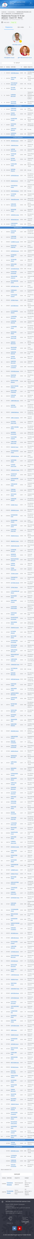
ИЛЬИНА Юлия (14, 181)
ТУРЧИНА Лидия (15, 951)
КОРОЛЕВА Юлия (15, 997)
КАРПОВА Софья (15, 286)
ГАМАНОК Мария (15, 1104)
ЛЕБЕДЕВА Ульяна (9, 57)
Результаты (11, 12)
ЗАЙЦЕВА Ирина (15, 937)
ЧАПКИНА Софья (15, 215)
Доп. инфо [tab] (21, 27)
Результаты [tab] (8, 27)
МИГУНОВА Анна (15, 1062)
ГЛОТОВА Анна (14, 961)
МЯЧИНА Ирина (14, 1067)
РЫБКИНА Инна (14, 145)
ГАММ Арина (14, 1030)
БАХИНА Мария (14, 751)
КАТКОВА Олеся (14, 1044)
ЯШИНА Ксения (14, 1034)
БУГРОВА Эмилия (15, 582)
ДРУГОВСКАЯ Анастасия (25, 57)
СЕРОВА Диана (14, 300)
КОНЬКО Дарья (14, 873)
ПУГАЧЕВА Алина (15, 371)
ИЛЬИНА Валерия (15, 545)
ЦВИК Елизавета (15, 417)
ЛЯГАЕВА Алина (14, 140)
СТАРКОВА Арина (15, 974)
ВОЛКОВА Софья (15, 1150)
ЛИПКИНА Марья (15, 456)
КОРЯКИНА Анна (15, 251)
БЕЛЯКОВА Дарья (15, 897)
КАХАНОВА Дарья (15, 988)
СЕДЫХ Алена (14, 587)
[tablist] (17, 26)
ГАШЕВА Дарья (14, 979)
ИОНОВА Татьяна (15, 846)
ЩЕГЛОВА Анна (14, 305)
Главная (3, 12)
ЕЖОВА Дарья (14, 504)
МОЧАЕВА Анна (14, 933)
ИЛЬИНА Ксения (15, 627)
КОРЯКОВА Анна (15, 175)
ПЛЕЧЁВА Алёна (17, 44)
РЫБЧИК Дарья (14, 447)
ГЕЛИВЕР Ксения (15, 241)
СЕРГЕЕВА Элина (15, 1025)
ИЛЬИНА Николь (15, 535)
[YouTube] (20, 1228)
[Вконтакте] (14, 1228)
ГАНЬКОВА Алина (15, 199)
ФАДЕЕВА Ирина (15, 993)
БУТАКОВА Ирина (15, 268)
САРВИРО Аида (14, 870)
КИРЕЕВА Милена (15, 679)
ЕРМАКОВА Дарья (15, 664)
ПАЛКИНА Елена (15, 510)
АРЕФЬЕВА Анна (15, 219)
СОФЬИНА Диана (15, 470)
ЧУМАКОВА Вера (15, 412)
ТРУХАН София (14, 573)
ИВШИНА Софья (15, 541)
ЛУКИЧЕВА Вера (15, 191)
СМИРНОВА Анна (15, 400)
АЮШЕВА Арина (15, 731)
